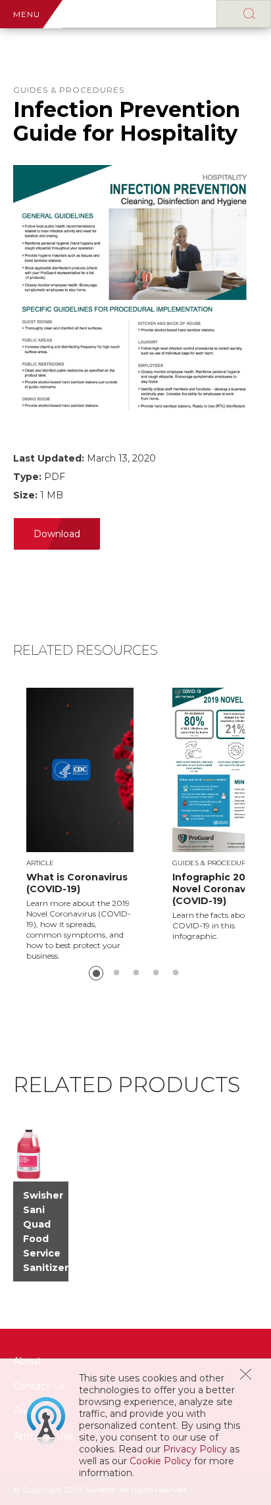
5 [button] (175, 973)
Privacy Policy (195, 1449)
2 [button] (116, 973)
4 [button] (155, 973)
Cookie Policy (160, 1461)
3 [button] (136, 973)
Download (57, 534)
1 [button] (96, 973)
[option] (99, 824)
